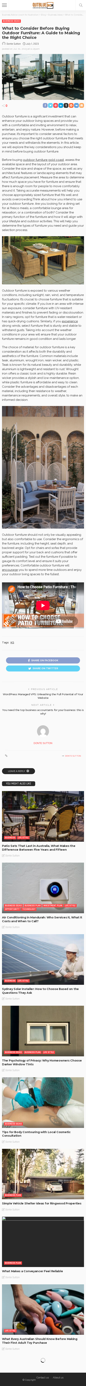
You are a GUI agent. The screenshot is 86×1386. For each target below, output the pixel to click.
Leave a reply (17, 771)
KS (12, 642)
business (10, 837)
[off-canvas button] (4, 5)
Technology (28, 909)
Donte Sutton (14, 43)
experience (70, 321)
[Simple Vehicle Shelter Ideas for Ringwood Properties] (43, 1174)
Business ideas (11, 21)
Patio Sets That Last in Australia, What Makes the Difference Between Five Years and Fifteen (38, 847)
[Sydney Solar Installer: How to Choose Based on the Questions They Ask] (43, 959)
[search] (81, 5)
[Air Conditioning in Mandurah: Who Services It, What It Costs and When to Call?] (43, 888)
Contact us (42, 1377)
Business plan (33, 905)
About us (58, 1377)
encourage (10, 570)
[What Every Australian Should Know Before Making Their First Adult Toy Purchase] (43, 1309)
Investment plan (52, 905)
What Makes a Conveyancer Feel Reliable (32, 1271)
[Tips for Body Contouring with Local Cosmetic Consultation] (43, 1102)
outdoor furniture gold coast (43, 160)
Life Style (23, 837)
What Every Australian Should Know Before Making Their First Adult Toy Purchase (39, 1341)
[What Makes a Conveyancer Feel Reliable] (43, 1242)
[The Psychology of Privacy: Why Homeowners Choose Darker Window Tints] (43, 1031)
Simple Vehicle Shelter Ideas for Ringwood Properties (41, 1203)
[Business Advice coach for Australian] (43, 4)
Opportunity (12, 909)
